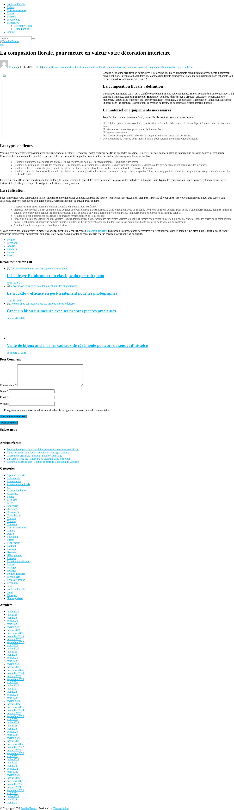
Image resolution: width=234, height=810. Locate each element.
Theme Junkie (61, 808)
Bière (10, 502)
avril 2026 (12, 620)
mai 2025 (12, 654)
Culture (11, 530)
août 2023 (12, 719)
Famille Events (29, 808)
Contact (11, 31)
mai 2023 (12, 728)
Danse (10, 533)
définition (132, 67)
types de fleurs (185, 67)
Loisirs (10, 13)
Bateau (10, 496)
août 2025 (12, 645)
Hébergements (14, 555)
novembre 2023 (15, 710)
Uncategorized (15, 598)
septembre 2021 (15, 790)
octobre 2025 (14, 639)
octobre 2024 (14, 676)
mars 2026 (12, 623)
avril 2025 (12, 657)
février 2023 (13, 737)
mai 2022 (12, 765)
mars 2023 (12, 734)
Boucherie (12, 505)
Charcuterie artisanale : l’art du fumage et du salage (34, 455)
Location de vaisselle (18, 561)
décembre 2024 (15, 670)
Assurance (12, 493)
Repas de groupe (16, 579)
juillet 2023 (13, 722)
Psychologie (13, 19)
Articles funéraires (17, 490)
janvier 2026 (13, 630)
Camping (12, 509)
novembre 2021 (15, 784)
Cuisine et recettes (16, 10)
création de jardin (92, 67)
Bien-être (12, 499)
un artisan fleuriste (97, 230)
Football (11, 546)
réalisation (170, 67)
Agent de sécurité (16, 475)
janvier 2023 (13, 740)
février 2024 (13, 700)
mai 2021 (12, 802)
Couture (11, 521)
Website (4, 403)
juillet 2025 (13, 648)
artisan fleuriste (52, 67)
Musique (11, 570)
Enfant (10, 7)
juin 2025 (12, 651)
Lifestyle (11, 16)
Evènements (13, 542)
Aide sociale (13, 478)
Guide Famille (21, 28)
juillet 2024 (13, 685)
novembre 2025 (15, 636)
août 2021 (12, 793)
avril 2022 (12, 768)
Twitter (11, 239)
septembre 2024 (15, 679)
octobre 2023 (14, 713)
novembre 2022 (15, 747)
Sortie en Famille (16, 4)
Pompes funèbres (16, 573)
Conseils (11, 518)
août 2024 (12, 682)
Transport (12, 595)
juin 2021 (12, 799)
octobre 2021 (14, 787)
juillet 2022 (13, 759)
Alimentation (14, 481)
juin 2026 (12, 614)
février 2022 (13, 774)
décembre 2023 (15, 707)
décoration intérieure (114, 67)
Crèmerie (12, 524)
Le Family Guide (23, 25)
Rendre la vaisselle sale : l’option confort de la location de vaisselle (43, 461)
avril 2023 (12, 731)
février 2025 (13, 663)
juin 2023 (12, 725)
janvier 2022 (13, 777)
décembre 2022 (15, 744)
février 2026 (13, 626)
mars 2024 (12, 697)
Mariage (11, 567)
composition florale (71, 67)
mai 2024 (12, 691)
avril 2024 (12, 694)
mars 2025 (12, 660)
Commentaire (8, 385)
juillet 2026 (13, 611)
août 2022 (12, 756)
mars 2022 (12, 771)
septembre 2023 (15, 716)
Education (12, 536)
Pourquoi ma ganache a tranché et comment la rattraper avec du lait (43, 449)
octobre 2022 (14, 750)
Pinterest (11, 252)
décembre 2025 (15, 633)
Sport (10, 592)
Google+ (11, 245)
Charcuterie (13, 512)
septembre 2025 (15, 642)
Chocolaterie (14, 515)
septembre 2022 (15, 753)
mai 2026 (12, 617)
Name (4, 391)
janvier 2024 (13, 704)
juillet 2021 (13, 796)
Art (2, 44)
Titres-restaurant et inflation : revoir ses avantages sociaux (38, 452)
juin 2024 (12, 688)
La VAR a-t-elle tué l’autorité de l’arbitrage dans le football (38, 458)
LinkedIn (12, 249)
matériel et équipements (151, 67)
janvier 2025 (13, 667)
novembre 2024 (15, 673)
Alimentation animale (18, 484)
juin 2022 (12, 762)
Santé (10, 586)
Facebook (12, 242)
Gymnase (12, 552)
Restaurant (12, 582)
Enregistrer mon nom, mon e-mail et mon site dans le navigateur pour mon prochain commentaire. (56, 410)
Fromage (11, 549)
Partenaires (13, 22)
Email (10, 255)
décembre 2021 (15, 781)
